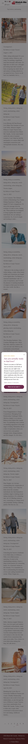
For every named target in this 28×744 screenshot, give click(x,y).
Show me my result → (14, 386)
